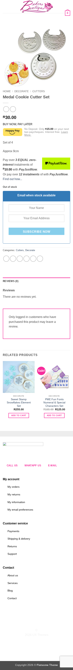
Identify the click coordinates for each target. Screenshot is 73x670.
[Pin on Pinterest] (33, 259)
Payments (13, 531)
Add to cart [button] (18, 415)
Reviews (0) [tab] (10, 281)
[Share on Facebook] (13, 259)
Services (12, 583)
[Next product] (6, 109)
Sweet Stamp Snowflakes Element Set (19, 402)
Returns (12, 546)
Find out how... (12, 179)
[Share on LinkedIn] (40, 259)
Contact (12, 598)
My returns (13, 494)
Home (7, 91)
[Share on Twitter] (20, 259)
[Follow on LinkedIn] (43, 623)
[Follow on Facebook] (29, 623)
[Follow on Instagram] (34, 623)
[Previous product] (13, 109)
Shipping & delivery (18, 538)
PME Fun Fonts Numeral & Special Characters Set (54, 402)
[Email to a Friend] (26, 259)
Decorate (21, 91)
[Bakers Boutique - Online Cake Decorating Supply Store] (36, 6)
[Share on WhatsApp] (6, 259)
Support (12, 553)
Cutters (38, 91)
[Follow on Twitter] (38, 623)
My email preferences (20, 509)
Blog (10, 590)
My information (16, 502)
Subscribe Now (36, 231)
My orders (13, 486)
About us (12, 575)
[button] (5, 6)
